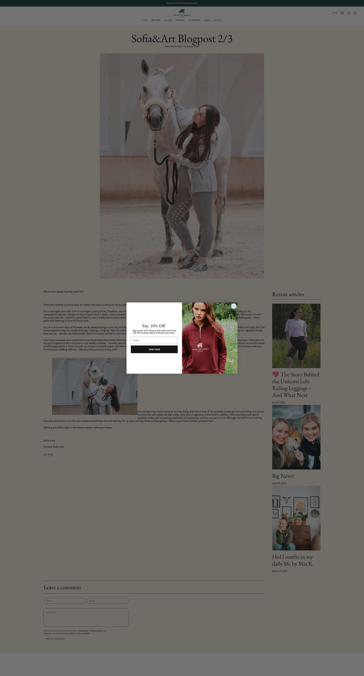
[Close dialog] (233, 306)
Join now (154, 349)
